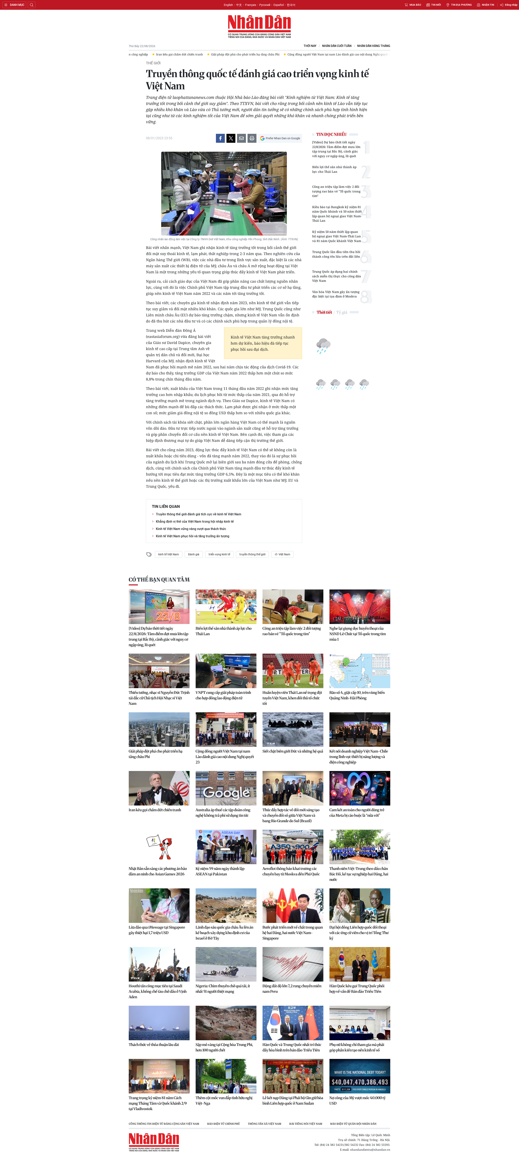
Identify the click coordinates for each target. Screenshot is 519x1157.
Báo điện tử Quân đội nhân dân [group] (353, 1124)
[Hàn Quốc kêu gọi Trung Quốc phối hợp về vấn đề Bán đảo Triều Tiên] (359, 964)
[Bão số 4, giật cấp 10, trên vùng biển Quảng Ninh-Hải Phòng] (359, 671)
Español (278, 4)
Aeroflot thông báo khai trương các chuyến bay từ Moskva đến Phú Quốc (291, 871)
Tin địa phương (461, 4)
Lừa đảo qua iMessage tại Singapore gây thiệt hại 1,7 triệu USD (157, 930)
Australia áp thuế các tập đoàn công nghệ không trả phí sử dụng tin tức (223, 813)
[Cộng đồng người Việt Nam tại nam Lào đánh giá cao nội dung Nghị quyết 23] (226, 729)
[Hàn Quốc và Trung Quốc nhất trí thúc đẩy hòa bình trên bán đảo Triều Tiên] (293, 1023)
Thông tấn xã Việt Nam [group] (264, 1124)
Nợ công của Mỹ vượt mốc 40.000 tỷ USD (357, 1100)
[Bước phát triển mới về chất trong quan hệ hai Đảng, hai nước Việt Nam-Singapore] (293, 905)
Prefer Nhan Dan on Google (283, 138)
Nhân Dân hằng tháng (373, 46)
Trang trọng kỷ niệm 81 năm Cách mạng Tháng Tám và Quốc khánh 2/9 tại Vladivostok (158, 1103)
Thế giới (153, 63)
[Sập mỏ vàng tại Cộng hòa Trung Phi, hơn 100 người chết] (226, 1023)
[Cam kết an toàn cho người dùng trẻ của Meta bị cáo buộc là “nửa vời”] (359, 788)
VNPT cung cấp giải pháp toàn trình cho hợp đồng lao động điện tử (223, 695)
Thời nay (310, 46)
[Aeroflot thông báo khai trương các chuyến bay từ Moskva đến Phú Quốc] (293, 847)
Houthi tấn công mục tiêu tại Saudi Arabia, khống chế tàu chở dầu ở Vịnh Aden (158, 991)
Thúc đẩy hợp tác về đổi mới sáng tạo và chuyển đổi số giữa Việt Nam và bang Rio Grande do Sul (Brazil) (291, 815)
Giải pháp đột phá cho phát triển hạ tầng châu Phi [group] (211, 54)
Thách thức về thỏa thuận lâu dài (154, 1044)
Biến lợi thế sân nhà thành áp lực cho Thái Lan (334, 169)
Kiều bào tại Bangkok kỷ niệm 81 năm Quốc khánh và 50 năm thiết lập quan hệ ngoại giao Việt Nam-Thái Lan (337, 214)
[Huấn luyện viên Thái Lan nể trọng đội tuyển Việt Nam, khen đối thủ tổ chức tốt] (293, 671)
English (228, 4)
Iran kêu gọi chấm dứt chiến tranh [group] (145, 54)
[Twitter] (230, 138)
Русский (264, 4)
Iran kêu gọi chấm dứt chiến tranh (155, 810)
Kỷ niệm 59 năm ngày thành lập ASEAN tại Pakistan (220, 871)
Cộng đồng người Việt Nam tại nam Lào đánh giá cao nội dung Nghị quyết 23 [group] (305, 54)
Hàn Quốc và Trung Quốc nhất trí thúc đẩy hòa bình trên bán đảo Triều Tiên (292, 1047)
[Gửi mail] (241, 138)
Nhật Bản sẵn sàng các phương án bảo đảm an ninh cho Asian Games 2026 (158, 871)
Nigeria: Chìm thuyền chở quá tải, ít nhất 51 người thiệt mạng (223, 989)
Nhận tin (488, 4)
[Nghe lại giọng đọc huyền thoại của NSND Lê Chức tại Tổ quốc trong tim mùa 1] (359, 606)
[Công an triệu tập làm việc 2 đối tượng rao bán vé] (293, 606)
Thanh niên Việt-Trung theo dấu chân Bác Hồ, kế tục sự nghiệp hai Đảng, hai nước (358, 874)
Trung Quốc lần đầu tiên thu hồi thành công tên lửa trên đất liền (336, 254)
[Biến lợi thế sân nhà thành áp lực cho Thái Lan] (226, 606)
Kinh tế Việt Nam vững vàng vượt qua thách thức (191, 529)
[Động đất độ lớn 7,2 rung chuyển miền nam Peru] (293, 964)
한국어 (291, 4)
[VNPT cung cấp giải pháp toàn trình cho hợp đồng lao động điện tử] (226, 671)
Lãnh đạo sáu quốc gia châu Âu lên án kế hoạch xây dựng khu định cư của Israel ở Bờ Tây (224, 933)
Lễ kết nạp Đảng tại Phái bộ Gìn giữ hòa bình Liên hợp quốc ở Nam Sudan (293, 1100)
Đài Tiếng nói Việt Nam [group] (305, 1124)
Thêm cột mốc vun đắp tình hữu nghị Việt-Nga (224, 1100)
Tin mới (436, 4)
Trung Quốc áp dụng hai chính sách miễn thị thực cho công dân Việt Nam (336, 276)
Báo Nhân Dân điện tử (259, 27)
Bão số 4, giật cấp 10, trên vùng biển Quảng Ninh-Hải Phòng (357, 695)
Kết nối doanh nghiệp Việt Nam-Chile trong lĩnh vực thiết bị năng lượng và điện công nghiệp (358, 756)
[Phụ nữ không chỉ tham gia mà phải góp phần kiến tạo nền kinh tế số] (359, 1023)
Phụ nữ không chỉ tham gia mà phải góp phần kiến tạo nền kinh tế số (356, 1047)
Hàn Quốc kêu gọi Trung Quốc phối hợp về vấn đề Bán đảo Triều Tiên (356, 989)
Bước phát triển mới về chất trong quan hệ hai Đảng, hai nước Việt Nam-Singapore (293, 933)
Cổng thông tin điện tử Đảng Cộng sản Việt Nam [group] (164, 1124)
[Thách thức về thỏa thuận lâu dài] (159, 1023)
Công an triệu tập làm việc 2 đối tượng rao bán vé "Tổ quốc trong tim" (336, 191)
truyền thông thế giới (252, 554)
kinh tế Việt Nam (168, 554)
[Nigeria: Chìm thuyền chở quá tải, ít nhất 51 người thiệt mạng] (226, 964)
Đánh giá (193, 554)
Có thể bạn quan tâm (159, 579)
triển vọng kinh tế (219, 554)
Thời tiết (324, 312)
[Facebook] (220, 138)
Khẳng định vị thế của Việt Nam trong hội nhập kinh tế (195, 521)
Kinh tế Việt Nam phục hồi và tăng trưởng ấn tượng (192, 536)
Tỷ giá (341, 312)
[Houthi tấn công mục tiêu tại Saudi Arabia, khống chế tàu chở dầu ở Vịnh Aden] (159, 964)
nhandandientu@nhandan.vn (370, 1150)
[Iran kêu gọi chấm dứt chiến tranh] (159, 788)
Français (250, 4)
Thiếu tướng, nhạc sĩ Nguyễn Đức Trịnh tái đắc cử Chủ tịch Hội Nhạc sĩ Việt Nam (159, 698)
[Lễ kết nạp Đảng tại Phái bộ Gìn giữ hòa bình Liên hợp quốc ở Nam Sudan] (293, 1076)
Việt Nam (284, 554)
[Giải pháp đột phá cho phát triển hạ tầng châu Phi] (159, 729)
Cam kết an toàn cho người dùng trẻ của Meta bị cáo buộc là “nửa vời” (356, 813)
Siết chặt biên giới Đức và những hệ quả (293, 751)
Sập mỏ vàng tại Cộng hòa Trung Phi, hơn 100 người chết (224, 1047)
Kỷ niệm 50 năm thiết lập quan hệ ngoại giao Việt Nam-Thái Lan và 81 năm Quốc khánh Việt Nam (336, 236)
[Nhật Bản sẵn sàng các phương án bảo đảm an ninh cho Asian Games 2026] (159, 847)
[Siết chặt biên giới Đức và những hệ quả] (293, 729)
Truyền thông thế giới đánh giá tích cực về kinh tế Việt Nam (198, 514)
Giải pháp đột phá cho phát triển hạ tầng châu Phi (155, 754)
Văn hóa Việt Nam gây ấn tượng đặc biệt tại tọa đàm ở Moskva (335, 294)
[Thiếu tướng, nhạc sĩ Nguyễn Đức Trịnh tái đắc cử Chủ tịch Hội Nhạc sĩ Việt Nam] (159, 671)
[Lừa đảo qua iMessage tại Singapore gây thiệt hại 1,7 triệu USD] (159, 905)
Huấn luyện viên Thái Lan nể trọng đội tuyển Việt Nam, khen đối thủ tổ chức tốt (292, 698)
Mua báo (415, 4)
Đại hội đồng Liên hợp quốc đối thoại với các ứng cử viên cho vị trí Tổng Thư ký (358, 933)
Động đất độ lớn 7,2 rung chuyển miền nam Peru (292, 989)
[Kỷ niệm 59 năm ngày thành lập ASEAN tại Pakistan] (226, 847)
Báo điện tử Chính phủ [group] (223, 1124)
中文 (239, 4)
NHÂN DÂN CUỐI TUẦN (337, 46)
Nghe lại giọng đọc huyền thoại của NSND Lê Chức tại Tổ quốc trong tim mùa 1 (357, 634)
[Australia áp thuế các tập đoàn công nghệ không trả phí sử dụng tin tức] (226, 788)
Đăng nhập (511, 4)
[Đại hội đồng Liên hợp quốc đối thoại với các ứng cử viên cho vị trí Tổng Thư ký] (359, 905)
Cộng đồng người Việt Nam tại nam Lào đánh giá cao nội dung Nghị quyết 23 (225, 756)
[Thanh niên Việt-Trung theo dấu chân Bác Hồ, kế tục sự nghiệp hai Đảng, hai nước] (359, 847)
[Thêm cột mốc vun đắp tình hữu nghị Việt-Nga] (226, 1076)
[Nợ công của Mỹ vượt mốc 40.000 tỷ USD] (359, 1076)
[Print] (252, 138)
